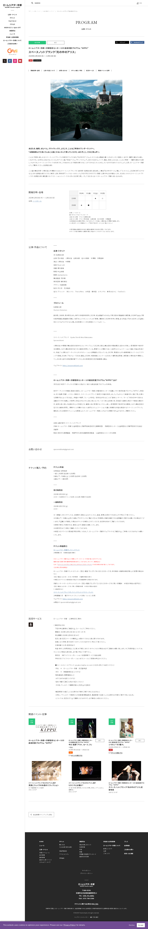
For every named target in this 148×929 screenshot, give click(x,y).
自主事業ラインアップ (48, 11)
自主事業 (42, 855)
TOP (30, 11)
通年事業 (42, 857)
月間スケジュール (44, 853)
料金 (80, 849)
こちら (96, 904)
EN (141, 3)
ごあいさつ (106, 853)
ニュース (12, 34)
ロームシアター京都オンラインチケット (67, 550)
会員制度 (127, 845)
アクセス (12, 24)
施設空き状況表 (84, 856)
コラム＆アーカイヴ (44, 862)
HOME (41, 841)
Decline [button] (132, 925)
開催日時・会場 (35, 70)
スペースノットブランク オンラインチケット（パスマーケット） (73, 592)
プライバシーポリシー (86, 873)
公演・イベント (12, 15)
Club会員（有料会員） (65, 847)
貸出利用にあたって (85, 845)
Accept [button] (140, 925)
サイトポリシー (86, 870)
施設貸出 (12, 31)
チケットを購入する (76, 755)
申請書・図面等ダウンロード (87, 854)
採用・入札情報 (128, 853)
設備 (80, 852)
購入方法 (62, 845)
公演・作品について (49, 70)
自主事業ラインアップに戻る (42, 815)
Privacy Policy (70, 925)
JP (137, 3)
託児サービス (90, 70)
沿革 (104, 851)
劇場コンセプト (107, 849)
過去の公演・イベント (45, 860)
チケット (12, 18)
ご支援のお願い (12, 44)
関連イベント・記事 (103, 70)
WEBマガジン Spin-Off (12, 27)
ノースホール (37, 201)
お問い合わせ (63, 70)
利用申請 (82, 847)
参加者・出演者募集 (12, 37)
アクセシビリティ (64, 854)
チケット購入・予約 (76, 70)
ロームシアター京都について (12, 40)
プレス (126, 841)
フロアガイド (12, 21)
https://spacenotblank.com (73, 365)
